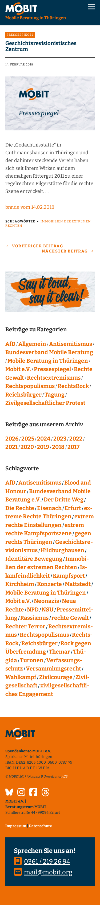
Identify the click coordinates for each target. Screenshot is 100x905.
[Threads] (45, 792)
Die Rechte (19, 508)
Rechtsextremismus (54, 377)
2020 (27, 447)
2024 (43, 438)
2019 (43, 447)
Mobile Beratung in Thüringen (47, 360)
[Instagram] (21, 792)
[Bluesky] (9, 793)
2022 (75, 438)
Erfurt (73, 508)
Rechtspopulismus (30, 386)
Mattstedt (78, 584)
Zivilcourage (56, 677)
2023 (59, 438)
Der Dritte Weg (63, 499)
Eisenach (49, 508)
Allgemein (32, 343)
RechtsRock (73, 386)
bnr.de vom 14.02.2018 (29, 207)
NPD (33, 609)
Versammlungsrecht (53, 668)
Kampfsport (69, 575)
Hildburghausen (62, 550)
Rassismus (34, 617)
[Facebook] (33, 792)
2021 (11, 447)
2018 (58, 447)
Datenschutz (40, 826)
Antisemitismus (70, 343)
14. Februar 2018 (19, 64)
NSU (48, 609)
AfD (10, 343)
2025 (27, 438)
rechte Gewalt (70, 617)
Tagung (55, 394)
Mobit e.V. (18, 369)
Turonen (31, 660)
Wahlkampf (20, 677)
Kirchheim (19, 584)
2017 (73, 447)
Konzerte (49, 584)
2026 (11, 438)
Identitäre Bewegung (33, 558)
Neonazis (46, 601)
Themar (59, 651)
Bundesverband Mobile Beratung (49, 352)
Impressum (15, 826)
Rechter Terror (25, 626)
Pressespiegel (20, 34)
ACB (65, 776)
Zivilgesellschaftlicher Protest (45, 403)
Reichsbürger (23, 394)
